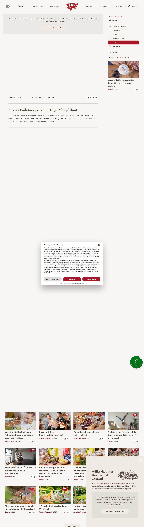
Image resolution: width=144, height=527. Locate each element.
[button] (21, 6)
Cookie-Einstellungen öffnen (53, 28)
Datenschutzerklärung (56, 21)
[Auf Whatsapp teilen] (45, 97)
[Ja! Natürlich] (72, 7)
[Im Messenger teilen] (49, 97)
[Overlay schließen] (140, 460)
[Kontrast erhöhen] (8, 6)
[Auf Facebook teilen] (36, 97)
